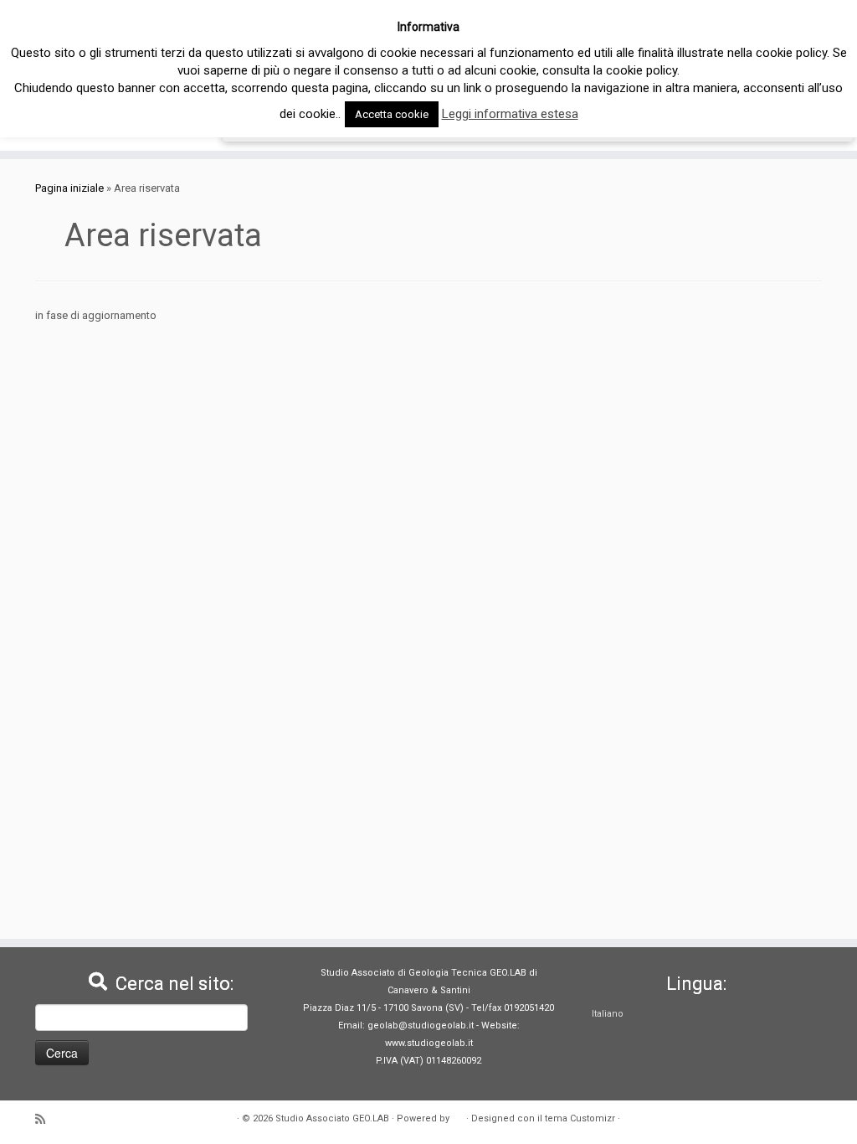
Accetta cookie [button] (391, 114)
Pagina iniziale (69, 188)
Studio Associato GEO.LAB (332, 1118)
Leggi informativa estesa (510, 113)
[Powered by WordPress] (458, 1115)
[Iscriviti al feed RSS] (46, 1119)
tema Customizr (580, 1118)
